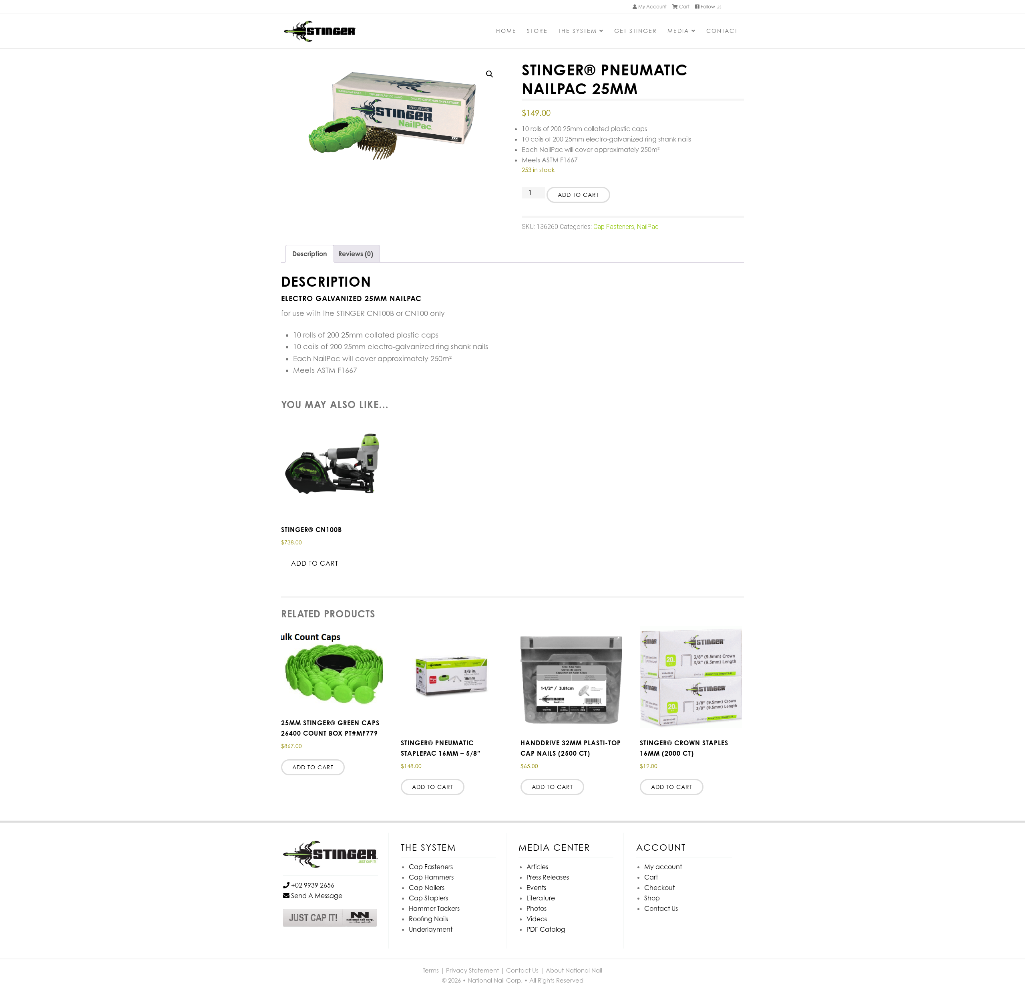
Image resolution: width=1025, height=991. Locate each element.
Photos (537, 908)
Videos (537, 919)
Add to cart (578, 194)
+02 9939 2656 (311, 885)
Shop (652, 898)
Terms (431, 970)
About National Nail (574, 970)
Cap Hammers (431, 877)
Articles (537, 867)
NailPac (648, 227)
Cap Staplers (428, 898)
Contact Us (661, 908)
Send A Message (315, 896)
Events (536, 888)
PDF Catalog (546, 929)
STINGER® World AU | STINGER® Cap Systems (343, 32)
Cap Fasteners (613, 227)
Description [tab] (309, 254)
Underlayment (430, 929)
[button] (489, 74)
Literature (541, 898)
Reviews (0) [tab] (355, 254)
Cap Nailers (426, 888)
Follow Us (710, 7)
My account (663, 867)
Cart (683, 7)
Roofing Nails (428, 919)
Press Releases (548, 877)
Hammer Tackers (434, 908)
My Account (652, 7)
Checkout (659, 888)
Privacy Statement (472, 970)
